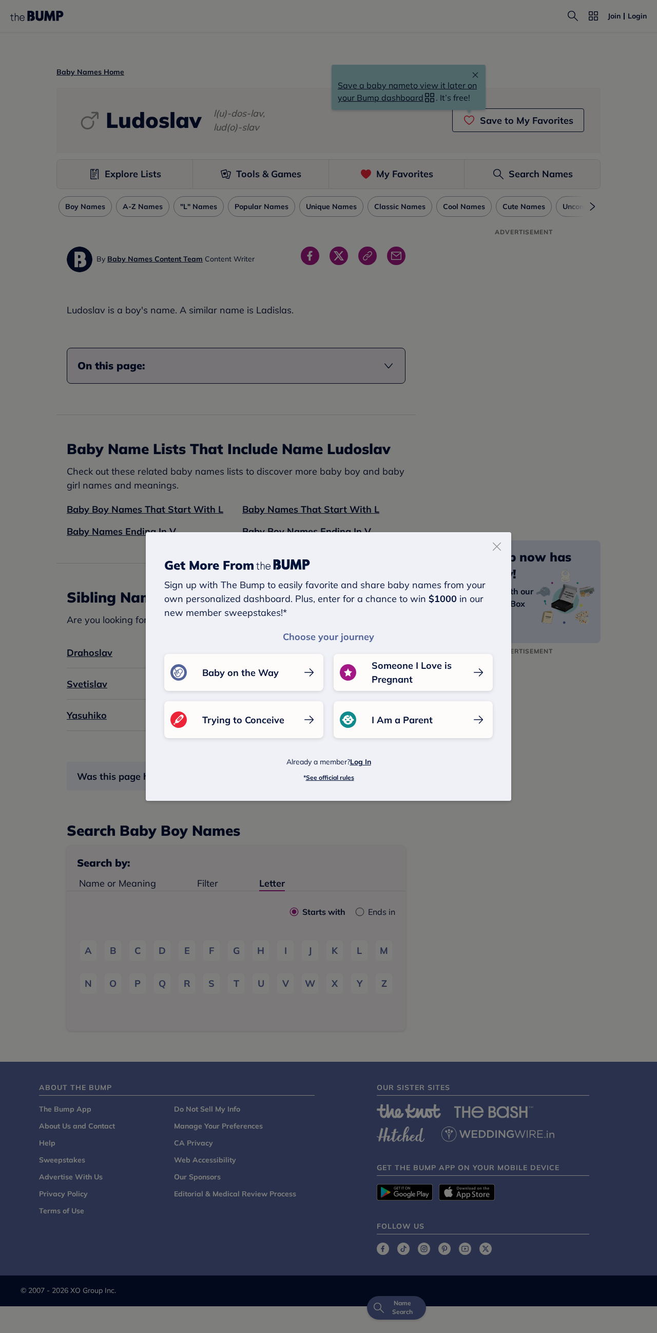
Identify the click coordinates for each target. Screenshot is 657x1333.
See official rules (330, 777)
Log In (360, 761)
